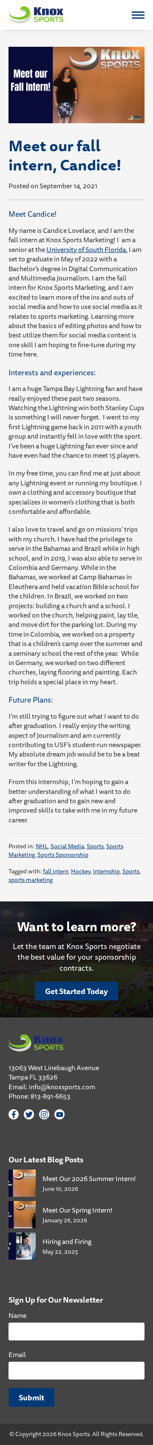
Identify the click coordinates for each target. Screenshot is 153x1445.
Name (17, 1315)
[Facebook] (13, 1114)
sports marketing (30, 879)
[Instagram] (44, 1114)
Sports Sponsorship (62, 854)
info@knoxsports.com (62, 1086)
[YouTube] (59, 1114)
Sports (95, 846)
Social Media (67, 846)
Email (17, 1354)
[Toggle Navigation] (138, 15)
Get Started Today (76, 991)
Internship (106, 871)
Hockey (81, 871)
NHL (42, 846)
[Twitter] (29, 1114)
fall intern (55, 871)
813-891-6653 (51, 1096)
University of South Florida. (87, 249)
